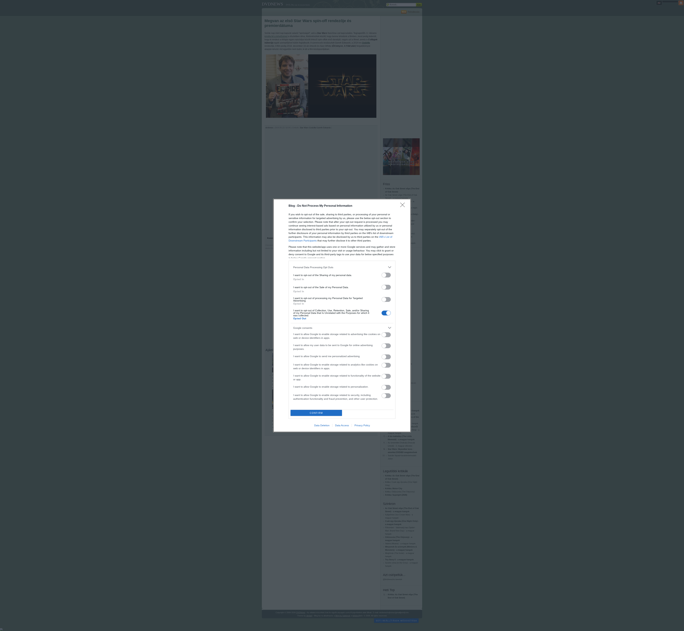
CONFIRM (316, 413)
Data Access (342, 425)
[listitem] (342, 267)
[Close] (403, 206)
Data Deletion (322, 425)
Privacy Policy (362, 425)
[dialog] (342, 315)
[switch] (386, 275)
